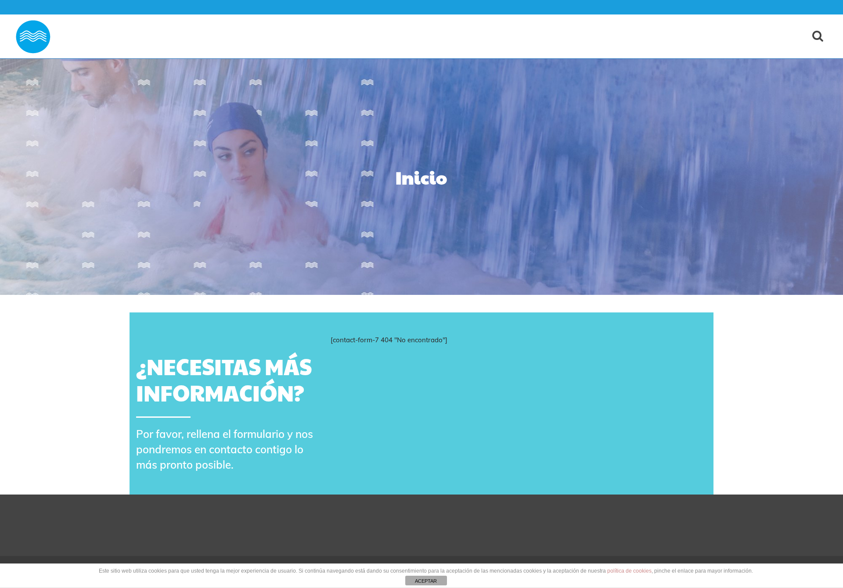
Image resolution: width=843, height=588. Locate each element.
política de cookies (629, 571)
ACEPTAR (426, 581)
